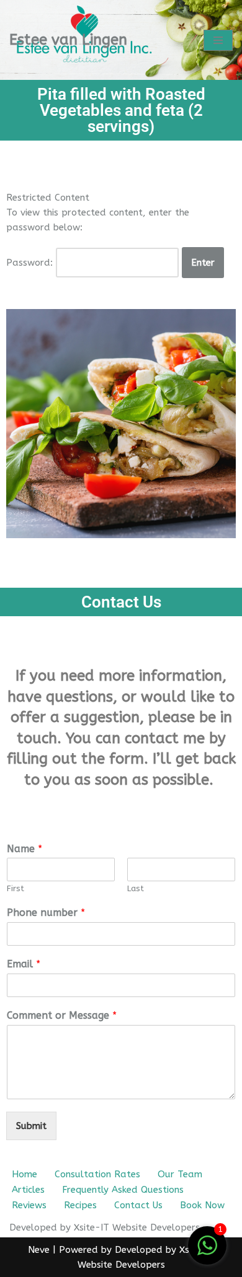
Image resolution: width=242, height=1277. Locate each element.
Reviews (29, 1205)
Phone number (46, 912)
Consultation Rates (97, 1174)
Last (135, 888)
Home (24, 1174)
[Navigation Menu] (218, 40)
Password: (31, 262)
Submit (31, 1125)
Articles (28, 1189)
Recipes (80, 1205)
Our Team (180, 1174)
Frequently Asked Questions (123, 1189)
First (15, 888)
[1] (207, 1252)
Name (24, 849)
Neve (39, 1249)
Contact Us (138, 1205)
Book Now (202, 1205)
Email (23, 964)
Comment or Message (62, 1015)
